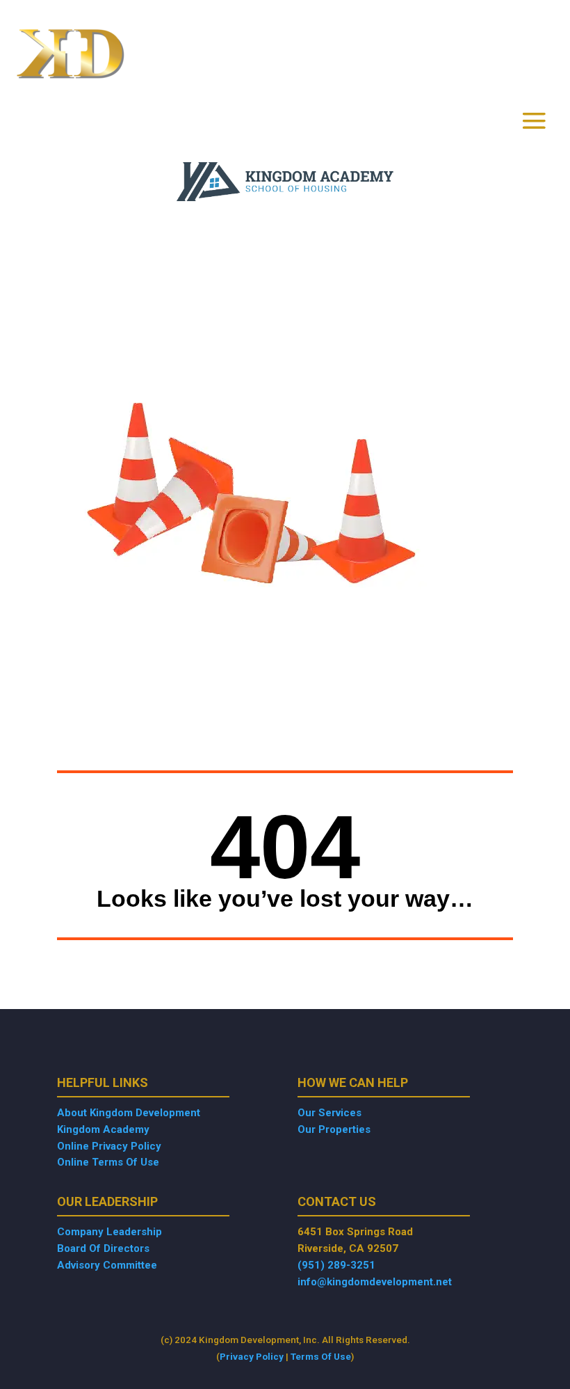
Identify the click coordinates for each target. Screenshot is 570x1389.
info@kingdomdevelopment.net (375, 1282)
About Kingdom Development (128, 1112)
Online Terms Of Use (108, 1162)
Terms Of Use (321, 1356)
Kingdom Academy (103, 1129)
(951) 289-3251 (336, 1265)
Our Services (329, 1112)
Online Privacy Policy (109, 1146)
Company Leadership (109, 1231)
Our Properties (334, 1129)
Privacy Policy (252, 1356)
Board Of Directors (103, 1248)
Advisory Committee (107, 1265)
